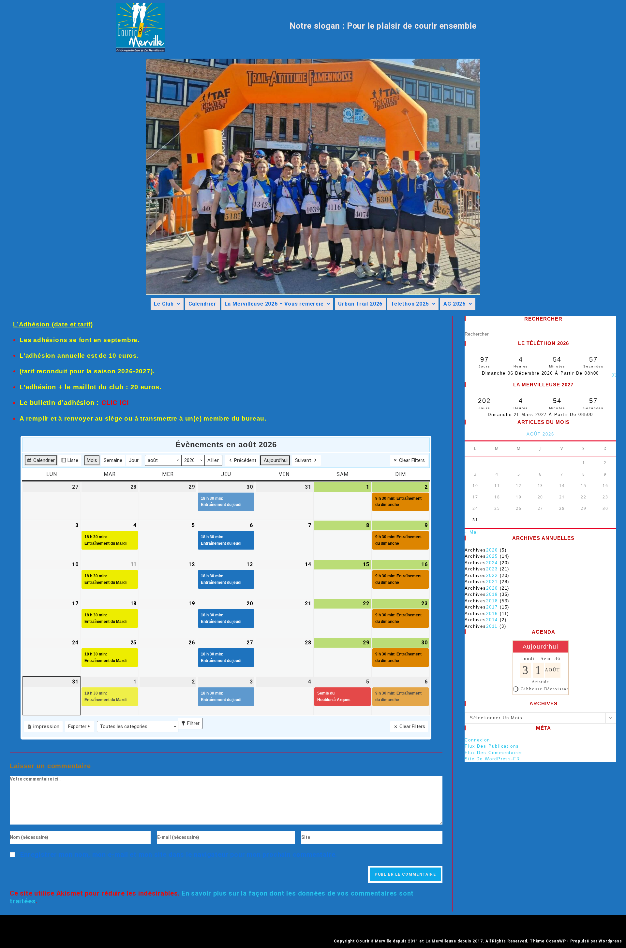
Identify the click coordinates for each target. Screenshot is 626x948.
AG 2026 (454, 304)
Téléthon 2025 (410, 304)
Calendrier (202, 304)
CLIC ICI (115, 402)
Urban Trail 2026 (360, 304)
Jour (134, 460)
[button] (167, 304)
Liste (69, 461)
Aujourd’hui (276, 460)
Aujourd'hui (541, 646)
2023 (492, 569)
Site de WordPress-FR (492, 758)
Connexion (477, 740)
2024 (492, 562)
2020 (492, 588)
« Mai (471, 532)
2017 (492, 607)
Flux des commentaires (494, 752)
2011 (492, 626)
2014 (492, 619)
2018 (492, 600)
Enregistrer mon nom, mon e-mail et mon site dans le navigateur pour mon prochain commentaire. (178, 854)
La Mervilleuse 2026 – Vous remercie (274, 304)
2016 (492, 613)
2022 (492, 575)
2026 (492, 550)
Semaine (113, 460)
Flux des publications (492, 746)
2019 (492, 594)
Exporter (77, 726)
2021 (492, 581)
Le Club (164, 304)
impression (43, 728)
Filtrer (191, 722)
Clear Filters (412, 460)
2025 (492, 556)
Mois (92, 460)
